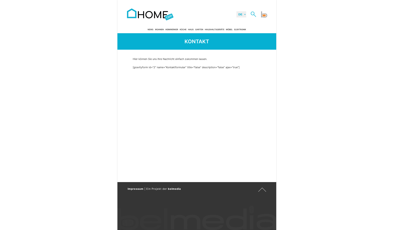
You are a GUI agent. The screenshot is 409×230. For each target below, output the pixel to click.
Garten (199, 29)
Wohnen (159, 29)
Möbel (229, 29)
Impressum (135, 188)
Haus (191, 29)
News (150, 29)
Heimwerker (171, 29)
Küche (183, 29)
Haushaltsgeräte (214, 29)
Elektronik (240, 29)
